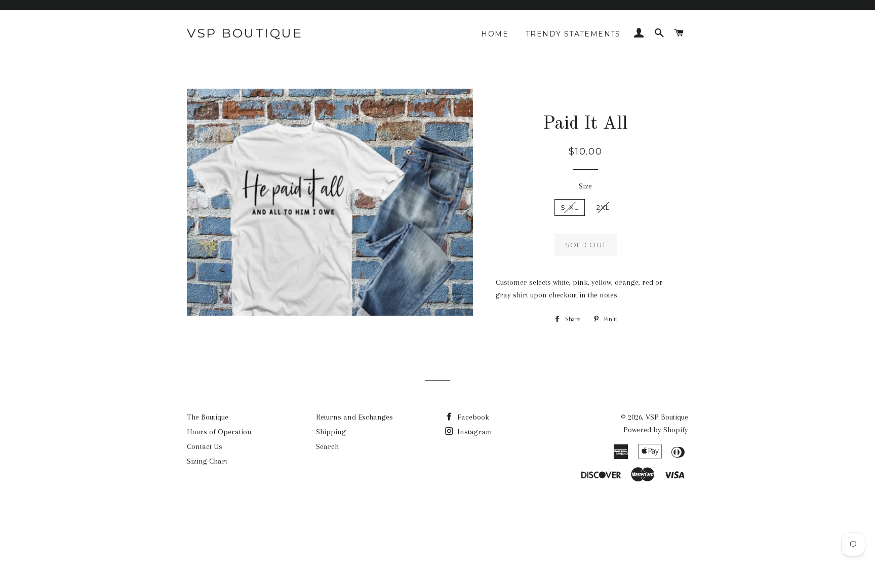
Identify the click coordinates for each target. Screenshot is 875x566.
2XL (603, 207)
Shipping (331, 431)
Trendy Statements (573, 34)
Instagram (473, 431)
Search (327, 446)
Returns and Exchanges (354, 417)
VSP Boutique (244, 33)
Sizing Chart (207, 461)
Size (585, 186)
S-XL (569, 207)
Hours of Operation (219, 431)
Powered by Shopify (655, 429)
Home (494, 34)
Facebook (472, 417)
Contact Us (204, 446)
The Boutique (207, 417)
